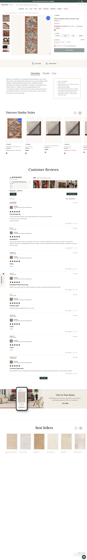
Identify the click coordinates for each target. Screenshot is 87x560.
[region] (55, 184)
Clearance (66, 8)
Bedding (59, 8)
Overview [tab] (35, 73)
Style (40, 8)
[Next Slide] (76, 184)
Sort (67, 198)
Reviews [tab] (12, 191)
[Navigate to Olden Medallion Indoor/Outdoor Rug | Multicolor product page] (14, 128)
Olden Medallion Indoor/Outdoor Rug (13, 146)
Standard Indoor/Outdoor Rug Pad (51, 145)
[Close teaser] (3, 273)
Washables (53, 8)
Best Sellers (21, 8)
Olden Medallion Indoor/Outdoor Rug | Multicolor (23, 208)
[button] (57, 20)
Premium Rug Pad (28, 146)
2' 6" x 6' (56, 42)
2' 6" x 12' (62, 42)
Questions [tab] (19, 191)
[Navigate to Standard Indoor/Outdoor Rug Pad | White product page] (53, 128)
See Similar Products (72, 45)
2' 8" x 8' (68, 42)
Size (27, 8)
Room (35, 8)
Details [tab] (45, 73)
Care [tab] (54, 73)
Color (31, 8)
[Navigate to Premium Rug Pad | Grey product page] (34, 128)
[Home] (7, 5)
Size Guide (82, 39)
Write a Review (73, 194)
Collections (45, 8)
